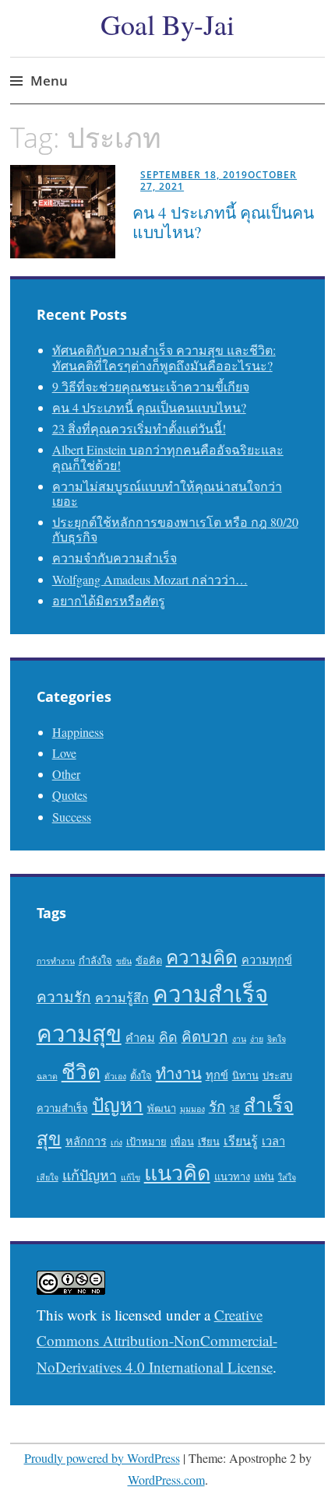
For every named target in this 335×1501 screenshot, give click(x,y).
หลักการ (86, 1141)
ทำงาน (179, 1073)
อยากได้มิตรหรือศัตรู (108, 600)
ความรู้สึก (122, 997)
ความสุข (79, 1033)
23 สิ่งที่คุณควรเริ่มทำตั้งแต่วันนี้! (139, 428)
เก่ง (116, 1142)
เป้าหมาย (146, 1142)
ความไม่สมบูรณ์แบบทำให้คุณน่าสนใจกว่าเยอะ (167, 493)
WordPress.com (166, 1479)
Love (64, 753)
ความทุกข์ (267, 959)
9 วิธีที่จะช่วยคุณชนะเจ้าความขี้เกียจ (150, 386)
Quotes (69, 795)
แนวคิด (177, 1173)
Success (71, 816)
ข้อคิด (149, 960)
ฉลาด (47, 1076)
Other (66, 774)
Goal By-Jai (167, 24)
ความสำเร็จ (210, 993)
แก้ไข (130, 1177)
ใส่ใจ (287, 1177)
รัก (217, 1106)
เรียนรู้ (241, 1140)
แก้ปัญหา (89, 1175)
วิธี (235, 1108)
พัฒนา (161, 1108)
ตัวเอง (115, 1076)
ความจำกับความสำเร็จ (114, 557)
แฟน (264, 1177)
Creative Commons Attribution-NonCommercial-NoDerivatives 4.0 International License (157, 1341)
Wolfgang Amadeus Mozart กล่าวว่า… (150, 579)
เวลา (273, 1141)
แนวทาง (232, 1177)
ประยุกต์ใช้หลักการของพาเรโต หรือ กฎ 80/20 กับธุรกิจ (175, 529)
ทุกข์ (217, 1075)
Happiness (78, 732)
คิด (168, 1036)
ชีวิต (81, 1071)
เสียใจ (47, 1177)
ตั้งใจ (141, 1075)
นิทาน (245, 1075)
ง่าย (256, 1038)
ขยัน (124, 961)
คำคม (140, 1037)
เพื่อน (182, 1142)
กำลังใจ (95, 960)
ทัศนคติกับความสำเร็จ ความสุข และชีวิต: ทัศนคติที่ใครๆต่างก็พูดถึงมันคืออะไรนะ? (164, 357)
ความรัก (64, 996)
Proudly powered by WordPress (102, 1458)
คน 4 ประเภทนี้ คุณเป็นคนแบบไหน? (223, 222)
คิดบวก (205, 1036)
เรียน (209, 1142)
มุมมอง (192, 1108)
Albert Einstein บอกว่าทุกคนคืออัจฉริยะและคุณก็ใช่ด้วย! (168, 456)
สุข (49, 1138)
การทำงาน (56, 961)
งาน (239, 1038)
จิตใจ (276, 1038)
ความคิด (202, 957)
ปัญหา (117, 1104)
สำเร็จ (269, 1104)
